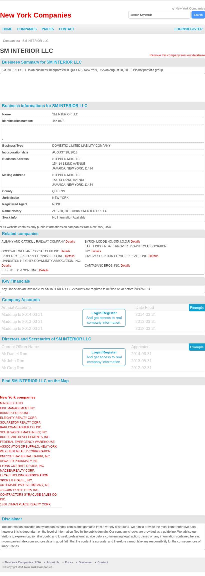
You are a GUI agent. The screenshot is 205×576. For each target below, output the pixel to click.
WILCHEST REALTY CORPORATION (25, 451)
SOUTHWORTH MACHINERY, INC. (24, 432)
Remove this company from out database (177, 55)
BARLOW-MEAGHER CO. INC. (21, 427)
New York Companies (190, 8)
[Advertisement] (103, 88)
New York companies (18, 397)
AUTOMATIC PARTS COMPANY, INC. (25, 485)
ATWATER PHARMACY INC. (19, 461)
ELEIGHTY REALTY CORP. (18, 418)
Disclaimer (85, 562)
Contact (66, 29)
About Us (53, 562)
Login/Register (188, 29)
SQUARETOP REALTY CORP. (20, 422)
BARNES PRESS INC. (15, 413)
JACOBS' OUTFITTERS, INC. (19, 490)
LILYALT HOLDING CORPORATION (24, 475)
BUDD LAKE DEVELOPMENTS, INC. (25, 437)
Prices (48, 29)
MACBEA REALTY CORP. (17, 470)
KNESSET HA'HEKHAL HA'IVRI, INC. (25, 456)
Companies (27, 29)
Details (70, 241)
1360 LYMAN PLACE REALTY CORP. (25, 504)
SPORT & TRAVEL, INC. (16, 480)
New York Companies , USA (23, 562)
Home (7, 29)
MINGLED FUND (11, 403)
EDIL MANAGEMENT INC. (18, 408)
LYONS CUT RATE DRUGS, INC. (22, 466)
